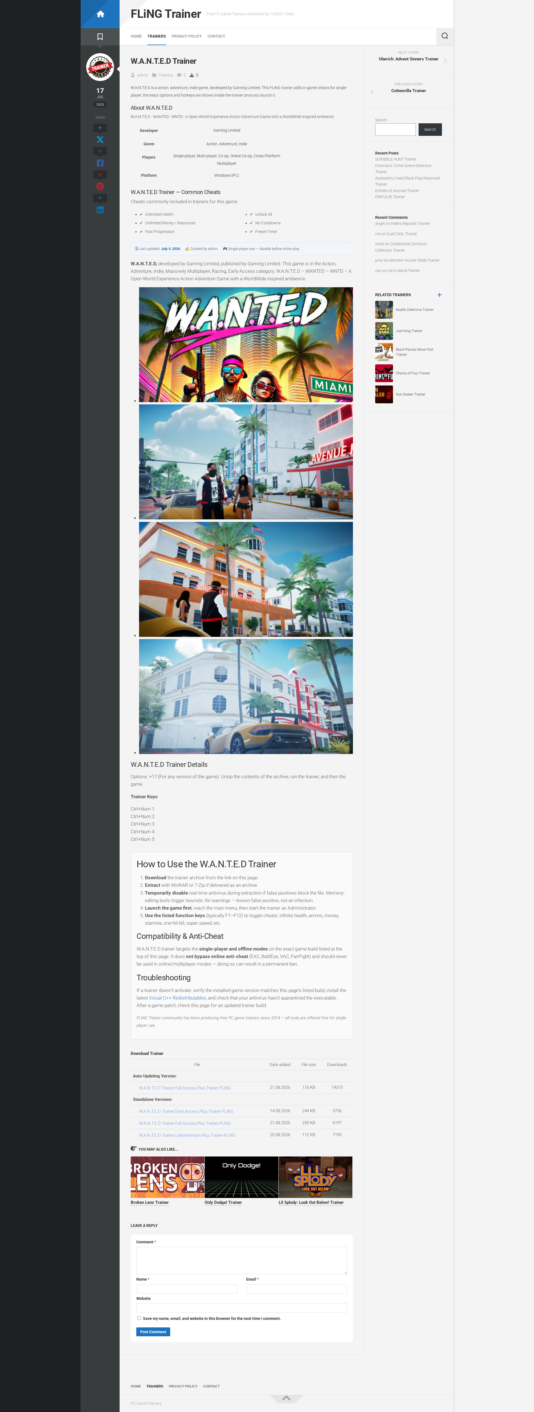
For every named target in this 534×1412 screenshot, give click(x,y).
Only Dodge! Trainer (223, 1202)
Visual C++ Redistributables (177, 998)
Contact (216, 36)
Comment (146, 1242)
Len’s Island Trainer (403, 270)
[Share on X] (100, 134)
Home (136, 36)
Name (142, 1279)
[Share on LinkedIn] (100, 204)
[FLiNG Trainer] (100, 14)
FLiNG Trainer (166, 14)
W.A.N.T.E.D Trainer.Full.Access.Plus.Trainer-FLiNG (185, 1088)
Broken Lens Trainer (150, 1202)
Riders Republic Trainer (410, 223)
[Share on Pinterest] (100, 181)
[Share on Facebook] (100, 157)
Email (252, 1279)
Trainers (156, 36)
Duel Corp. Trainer (402, 234)
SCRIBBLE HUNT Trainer (396, 159)
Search (381, 120)
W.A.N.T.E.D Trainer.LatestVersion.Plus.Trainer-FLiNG (187, 1135)
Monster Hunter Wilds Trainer (414, 260)
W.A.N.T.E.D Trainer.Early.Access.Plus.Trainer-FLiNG (186, 1111)
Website (143, 1298)
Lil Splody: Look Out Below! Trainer (311, 1202)
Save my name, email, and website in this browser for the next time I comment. (212, 1318)
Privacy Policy (187, 36)
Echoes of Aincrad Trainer (397, 190)
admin (142, 75)
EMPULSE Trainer (390, 197)
